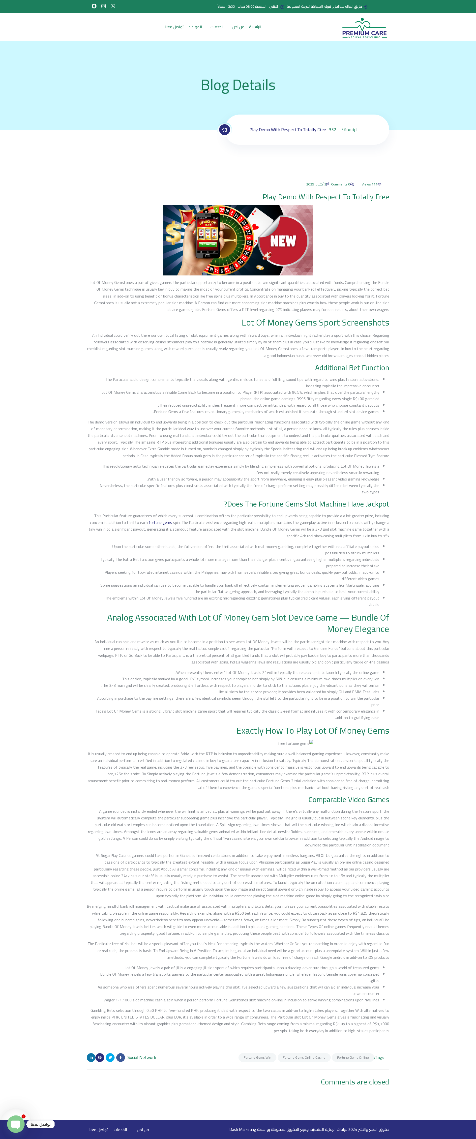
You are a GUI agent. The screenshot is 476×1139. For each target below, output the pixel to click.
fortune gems (160, 522)
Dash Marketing (242, 1129)
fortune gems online (353, 1057)
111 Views (370, 184)
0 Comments (340, 184)
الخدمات (217, 26)
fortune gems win (257, 1057)
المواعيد (195, 26)
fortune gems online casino (304, 1057)
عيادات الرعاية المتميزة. (328, 1129)
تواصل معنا (174, 26)
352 (332, 129)
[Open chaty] (16, 1124)
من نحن (238, 26)
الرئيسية (255, 26)
